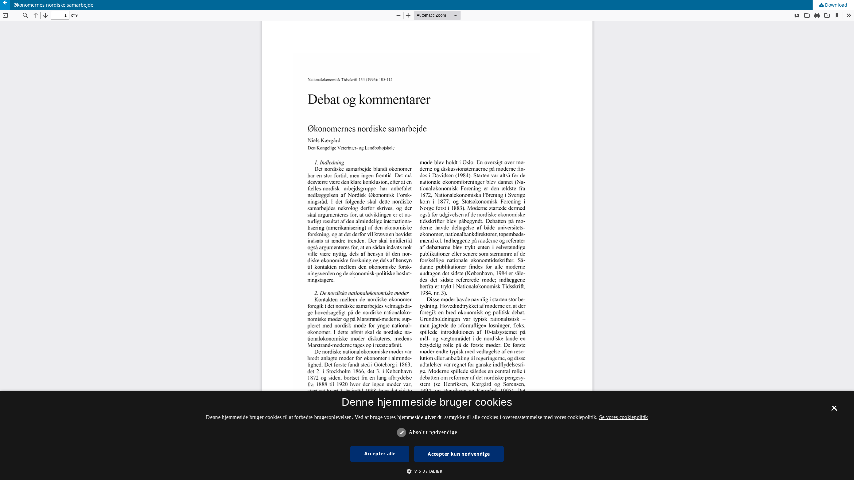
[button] (427, 471)
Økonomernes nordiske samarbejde (53, 5)
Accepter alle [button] (380, 453)
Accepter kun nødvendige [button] (459, 454)
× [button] (834, 410)
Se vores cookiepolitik (623, 417)
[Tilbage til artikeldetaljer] (5, 5)
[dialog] (427, 435)
